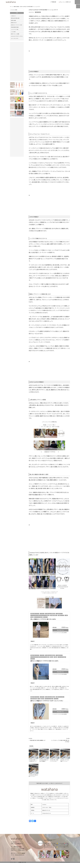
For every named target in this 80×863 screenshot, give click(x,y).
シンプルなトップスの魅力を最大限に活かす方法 (60, 741)
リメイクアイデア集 (14, 29)
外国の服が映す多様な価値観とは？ (38, 740)
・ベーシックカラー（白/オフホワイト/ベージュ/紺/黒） (40, 615)
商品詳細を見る (60, 630)
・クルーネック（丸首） (38, 617)
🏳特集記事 (53, 2)
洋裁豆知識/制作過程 (15, 27)
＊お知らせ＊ (13, 15)
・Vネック (45, 617)
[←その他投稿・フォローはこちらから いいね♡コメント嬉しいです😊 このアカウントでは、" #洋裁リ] (41, 854)
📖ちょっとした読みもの (65, 2)
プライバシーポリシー (13, 862)
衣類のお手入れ (14, 22)
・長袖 (32, 617)
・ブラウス (42, 613)
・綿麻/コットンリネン (60, 697)
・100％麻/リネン (59, 613)
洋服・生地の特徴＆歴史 (15, 18)
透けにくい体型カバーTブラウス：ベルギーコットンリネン (46, 701)
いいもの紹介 (13, 31)
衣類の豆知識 (38, 12)
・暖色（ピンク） (60, 615)
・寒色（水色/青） (33, 698)
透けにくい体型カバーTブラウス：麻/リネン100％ (44, 661)
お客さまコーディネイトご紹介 (16, 24)
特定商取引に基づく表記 (22, 862)
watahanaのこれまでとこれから (17, 36)
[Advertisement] (49, 61)
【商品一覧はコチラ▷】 (35, 613)
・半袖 (66, 615)
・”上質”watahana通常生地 (50, 613)
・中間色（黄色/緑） (54, 615)
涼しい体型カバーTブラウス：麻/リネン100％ (43, 619)
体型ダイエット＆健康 (15, 33)
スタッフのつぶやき (14, 38)
